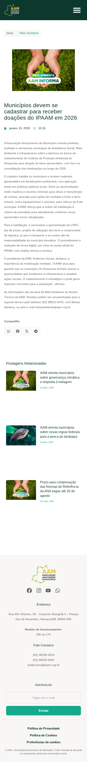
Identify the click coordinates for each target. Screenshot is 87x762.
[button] (77, 10)
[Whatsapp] (58, 590)
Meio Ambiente (28, 33)
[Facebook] (29, 590)
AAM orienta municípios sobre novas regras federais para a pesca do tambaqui (60, 432)
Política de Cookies (43, 735)
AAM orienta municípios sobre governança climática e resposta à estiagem (60, 377)
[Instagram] (39, 590)
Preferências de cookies (43, 742)
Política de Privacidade (44, 728)
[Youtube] (48, 590)
